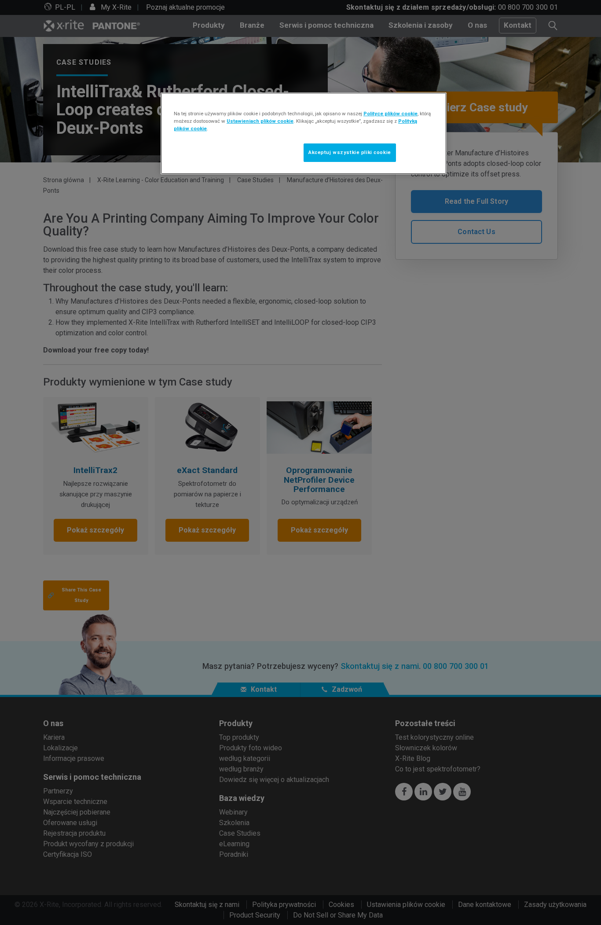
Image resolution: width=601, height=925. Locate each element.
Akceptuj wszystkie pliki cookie (349, 152)
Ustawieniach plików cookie (260, 121)
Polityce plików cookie (390, 113)
